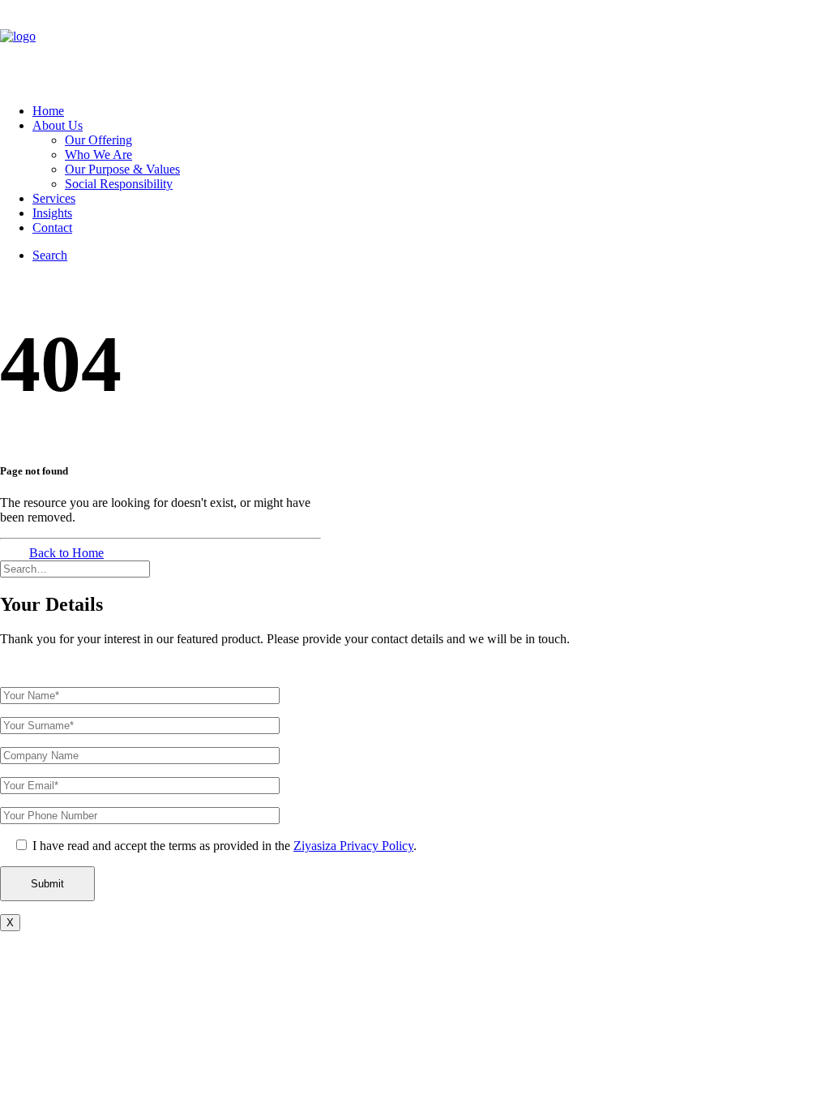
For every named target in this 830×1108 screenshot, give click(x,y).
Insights (52, 213)
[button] (49, 255)
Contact (52, 227)
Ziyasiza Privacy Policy (353, 845)
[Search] (75, 568)
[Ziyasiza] (415, 45)
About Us (57, 125)
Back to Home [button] (66, 553)
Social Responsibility (119, 184)
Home (48, 111)
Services (53, 198)
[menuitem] (431, 111)
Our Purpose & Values (122, 169)
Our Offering (98, 140)
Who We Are (98, 154)
